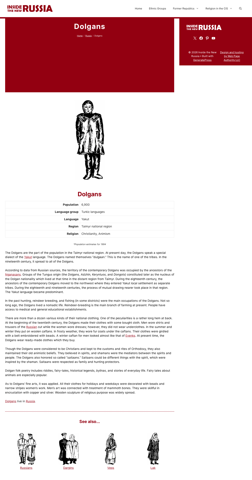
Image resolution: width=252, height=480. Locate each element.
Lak (153, 468)
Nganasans (13, 274)
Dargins (68, 468)
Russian (31, 327)
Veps (110, 468)
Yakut (28, 257)
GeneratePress (202, 60)
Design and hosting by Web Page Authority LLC (232, 56)
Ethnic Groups (157, 8)
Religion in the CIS (217, 8)
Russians (26, 468)
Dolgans (10, 401)
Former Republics (183, 8)
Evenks (130, 335)
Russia (88, 35)
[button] (240, 8)
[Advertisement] (89, 63)
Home (138, 8)
